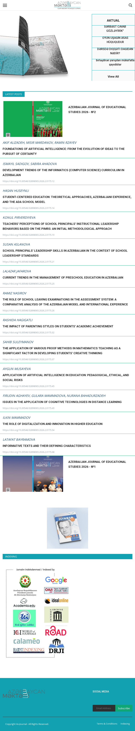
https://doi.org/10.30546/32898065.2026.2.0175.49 (28, 408)
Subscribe (124, 708)
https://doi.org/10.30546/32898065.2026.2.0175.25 (28, 283)
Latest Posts (13, 94)
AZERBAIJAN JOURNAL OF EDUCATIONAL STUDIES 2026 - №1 (97, 464)
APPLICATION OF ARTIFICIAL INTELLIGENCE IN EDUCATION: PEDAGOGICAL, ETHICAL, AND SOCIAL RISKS (66, 377)
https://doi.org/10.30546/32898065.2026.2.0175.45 (28, 386)
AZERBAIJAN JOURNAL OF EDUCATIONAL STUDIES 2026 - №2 (97, 109)
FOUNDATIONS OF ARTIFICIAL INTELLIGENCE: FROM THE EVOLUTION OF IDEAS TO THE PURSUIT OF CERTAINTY (64, 151)
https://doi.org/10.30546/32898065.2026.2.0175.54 (28, 430)
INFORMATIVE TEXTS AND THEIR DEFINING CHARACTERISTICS (47, 446)
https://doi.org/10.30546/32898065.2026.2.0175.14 (28, 208)
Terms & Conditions (107, 723)
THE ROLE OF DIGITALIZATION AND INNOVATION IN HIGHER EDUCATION (52, 424)
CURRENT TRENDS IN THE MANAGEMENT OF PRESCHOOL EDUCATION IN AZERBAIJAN (63, 277)
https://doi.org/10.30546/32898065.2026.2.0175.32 (28, 332)
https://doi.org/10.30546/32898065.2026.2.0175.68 (28, 452)
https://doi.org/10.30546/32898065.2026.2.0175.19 (28, 234)
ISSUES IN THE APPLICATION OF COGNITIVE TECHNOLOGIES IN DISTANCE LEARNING (62, 402)
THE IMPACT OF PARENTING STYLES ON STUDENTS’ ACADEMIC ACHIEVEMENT (58, 326)
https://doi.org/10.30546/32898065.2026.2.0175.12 (28, 181)
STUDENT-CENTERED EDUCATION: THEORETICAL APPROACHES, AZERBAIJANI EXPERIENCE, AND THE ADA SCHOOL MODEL (67, 199)
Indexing (125, 723)
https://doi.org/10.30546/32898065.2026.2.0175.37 (28, 359)
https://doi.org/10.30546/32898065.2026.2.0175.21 (28, 261)
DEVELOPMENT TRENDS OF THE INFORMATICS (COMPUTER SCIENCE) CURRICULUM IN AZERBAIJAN (63, 172)
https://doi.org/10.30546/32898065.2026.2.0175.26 (28, 310)
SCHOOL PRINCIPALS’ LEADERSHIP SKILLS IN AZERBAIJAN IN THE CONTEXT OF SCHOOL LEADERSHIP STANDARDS (65, 253)
